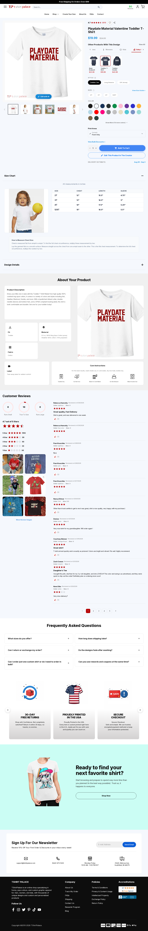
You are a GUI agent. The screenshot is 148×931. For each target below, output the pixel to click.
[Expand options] (142, 133)
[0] (142, 7)
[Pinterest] (29, 910)
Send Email (129, 844)
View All (142, 44)
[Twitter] (23, 910)
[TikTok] (34, 910)
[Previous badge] (7, 710)
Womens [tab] (109, 49)
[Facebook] (13, 910)
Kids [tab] (124, 49)
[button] (110, 22)
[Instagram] (18, 910)
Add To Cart (123, 148)
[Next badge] (140, 710)
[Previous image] (5, 109)
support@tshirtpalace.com (26, 863)
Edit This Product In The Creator (118, 155)
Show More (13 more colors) (115, 122)
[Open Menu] (5, 7)
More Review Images (24, 520)
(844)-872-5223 (58, 863)
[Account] (137, 7)
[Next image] (83, 109)
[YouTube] (39, 910)
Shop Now (106, 796)
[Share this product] (114, 22)
